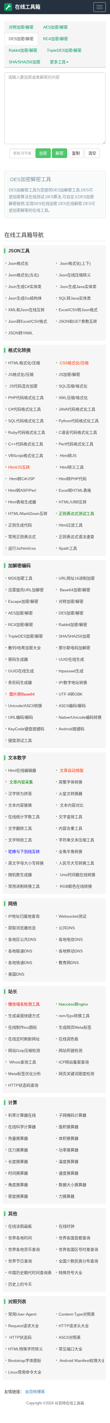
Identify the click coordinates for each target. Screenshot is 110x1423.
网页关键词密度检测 (76, 1073)
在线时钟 (66, 1226)
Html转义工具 (71, 467)
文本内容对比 (71, 805)
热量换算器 (18, 1138)
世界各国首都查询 (74, 1238)
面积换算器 (68, 1127)
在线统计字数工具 (24, 817)
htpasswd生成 (71, 671)
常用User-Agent (22, 1314)
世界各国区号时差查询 (78, 1249)
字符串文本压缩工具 (76, 840)
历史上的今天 (20, 1284)
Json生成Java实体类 (77, 286)
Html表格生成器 (22, 502)
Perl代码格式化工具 (76, 444)
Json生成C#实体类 (24, 286)
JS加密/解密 (69, 374)
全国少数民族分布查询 (78, 1261)
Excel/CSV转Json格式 (78, 309)
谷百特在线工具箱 (69, 1403)
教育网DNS (69, 962)
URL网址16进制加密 (77, 578)
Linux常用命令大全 (24, 1372)
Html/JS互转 (19, 467)
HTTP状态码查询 (23, 1085)
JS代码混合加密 (23, 386)
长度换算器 (18, 1161)
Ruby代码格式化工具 (26, 432)
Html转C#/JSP (21, 479)
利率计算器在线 (22, 1115)
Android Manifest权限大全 (82, 1360)
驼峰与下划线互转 (24, 851)
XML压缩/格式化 (73, 397)
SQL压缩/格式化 (73, 386)
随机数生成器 (20, 874)
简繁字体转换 (70, 782)
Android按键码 (71, 729)
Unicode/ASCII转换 (25, 705)
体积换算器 (68, 1138)
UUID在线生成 (71, 659)
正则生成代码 (20, 525)
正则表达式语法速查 (76, 536)
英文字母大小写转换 (26, 863)
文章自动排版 (71, 770)
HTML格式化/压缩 (24, 363)
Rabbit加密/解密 (23, 50)
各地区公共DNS (22, 939)
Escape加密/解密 (23, 601)
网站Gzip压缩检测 (24, 1050)
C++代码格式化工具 (25, 444)
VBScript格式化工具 (25, 455)
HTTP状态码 (20, 1337)
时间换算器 (18, 1173)
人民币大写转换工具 (76, 863)
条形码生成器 (20, 682)
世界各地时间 (20, 1238)
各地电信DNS (71, 939)
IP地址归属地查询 (23, 916)
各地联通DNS (20, 951)
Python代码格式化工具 (79, 421)
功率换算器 (68, 1150)
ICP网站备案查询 (74, 1062)
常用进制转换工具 (24, 886)
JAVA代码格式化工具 (77, 409)
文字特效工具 (20, 840)
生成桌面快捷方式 (24, 1015)
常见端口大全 (70, 1349)
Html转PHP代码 (73, 479)
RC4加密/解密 (55, 38)
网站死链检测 (70, 1050)
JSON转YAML (20, 333)
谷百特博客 (35, 1391)
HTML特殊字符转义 (25, 1349)
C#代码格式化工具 (24, 409)
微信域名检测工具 (24, 1004)
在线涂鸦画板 (20, 1226)
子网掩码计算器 (72, 1115)
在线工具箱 (27, 7)
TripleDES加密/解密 (64, 50)
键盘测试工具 (20, 740)
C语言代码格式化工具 (78, 432)
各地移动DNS (71, 951)
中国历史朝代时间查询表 (30, 1272)
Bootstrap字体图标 (24, 1360)
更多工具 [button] (58, 62)
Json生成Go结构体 (25, 298)
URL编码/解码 (20, 717)
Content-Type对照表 (77, 1314)
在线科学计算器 (22, 1127)
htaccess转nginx (73, 1004)
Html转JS (67, 455)
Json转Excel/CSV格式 (27, 321)
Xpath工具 (68, 548)
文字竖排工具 (70, 817)
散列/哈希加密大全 (24, 648)
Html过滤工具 (71, 525)
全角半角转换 (70, 851)
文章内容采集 (20, 782)
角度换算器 (18, 1184)
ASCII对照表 (70, 1337)
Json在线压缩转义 (75, 275)
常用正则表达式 (22, 536)
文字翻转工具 (20, 828)
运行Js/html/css (22, 548)
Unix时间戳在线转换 (77, 874)
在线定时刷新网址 (24, 1039)
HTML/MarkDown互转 (27, 513)
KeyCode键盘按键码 (26, 729)
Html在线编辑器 (22, 770)
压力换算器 (18, 1150)
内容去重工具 (70, 828)
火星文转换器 (70, 793)
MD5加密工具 (20, 578)
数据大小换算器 (72, 1184)
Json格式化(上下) (75, 263)
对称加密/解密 (21, 27)
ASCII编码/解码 (72, 705)
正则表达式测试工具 (76, 513)
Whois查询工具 (22, 1062)
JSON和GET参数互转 (78, 321)
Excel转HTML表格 (75, 490)
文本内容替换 (20, 805)
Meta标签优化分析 (24, 1073)
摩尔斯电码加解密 (74, 648)
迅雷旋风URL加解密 (26, 590)
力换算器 (66, 1196)
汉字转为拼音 (20, 793)
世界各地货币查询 (24, 1249)
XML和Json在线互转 (26, 309)
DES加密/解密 (21, 38)
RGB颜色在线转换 (75, 886)
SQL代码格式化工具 (26, 421)
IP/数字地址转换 (73, 682)
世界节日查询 (20, 1261)
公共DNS (67, 928)
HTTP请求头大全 (74, 1326)
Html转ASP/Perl (22, 490)
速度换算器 (68, 1173)
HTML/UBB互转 (73, 502)
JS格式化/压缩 (21, 374)
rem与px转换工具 (74, 1015)
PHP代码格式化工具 (26, 397)
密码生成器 (18, 659)
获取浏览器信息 (22, 928)
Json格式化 (18, 263)
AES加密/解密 (55, 27)
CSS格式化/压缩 (74, 363)
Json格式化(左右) (23, 275)
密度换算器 (18, 1196)
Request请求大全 (23, 1326)
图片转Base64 (21, 694)
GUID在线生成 (21, 671)
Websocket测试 (72, 916)
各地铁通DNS (20, 962)
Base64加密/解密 (74, 590)
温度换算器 (68, 1161)
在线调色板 (68, 1039)
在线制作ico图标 (22, 1027)
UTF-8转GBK (70, 694)
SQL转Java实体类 (75, 298)
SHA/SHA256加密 (24, 62)
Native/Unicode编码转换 (80, 717)
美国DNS (16, 974)
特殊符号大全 (70, 1272)
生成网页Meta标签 (75, 1027)
